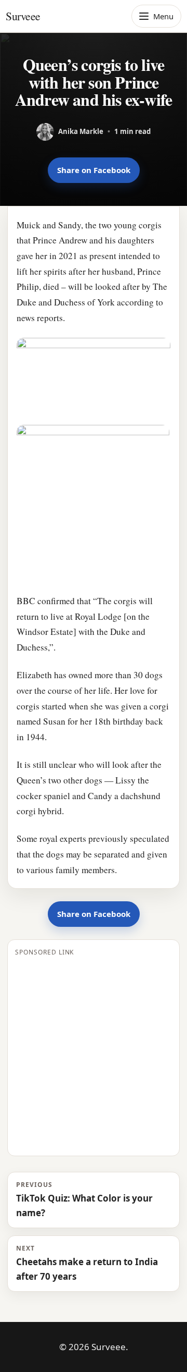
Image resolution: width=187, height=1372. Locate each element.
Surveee (23, 15)
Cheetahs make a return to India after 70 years (87, 1263)
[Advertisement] (93, 1054)
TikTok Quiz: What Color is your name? (84, 1199)
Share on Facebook (93, 170)
